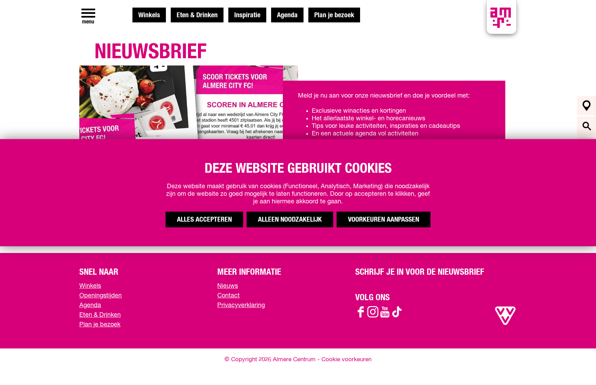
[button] (575, 364)
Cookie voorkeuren (346, 360)
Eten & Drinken (197, 15)
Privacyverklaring (241, 305)
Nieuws (227, 286)
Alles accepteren (204, 219)
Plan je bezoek (334, 15)
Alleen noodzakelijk (290, 219)
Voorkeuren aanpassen (383, 219)
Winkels (149, 15)
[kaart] (586, 105)
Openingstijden (100, 296)
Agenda (287, 15)
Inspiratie (247, 15)
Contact (228, 296)
